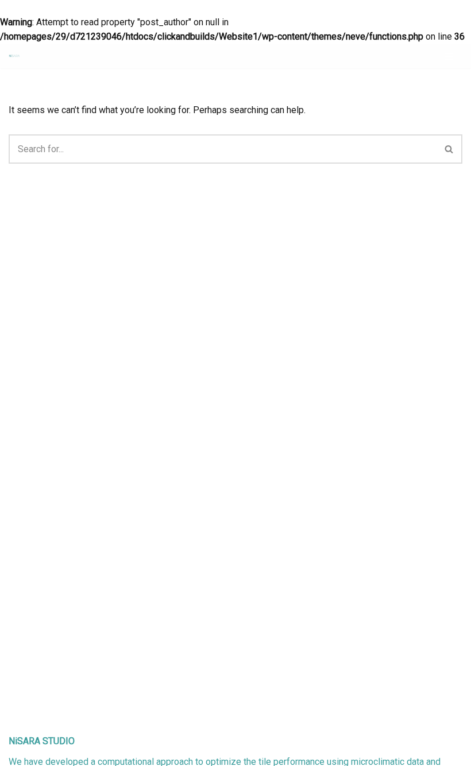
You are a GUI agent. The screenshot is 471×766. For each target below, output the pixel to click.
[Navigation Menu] (448, 56)
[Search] (449, 149)
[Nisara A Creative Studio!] (14, 56)
